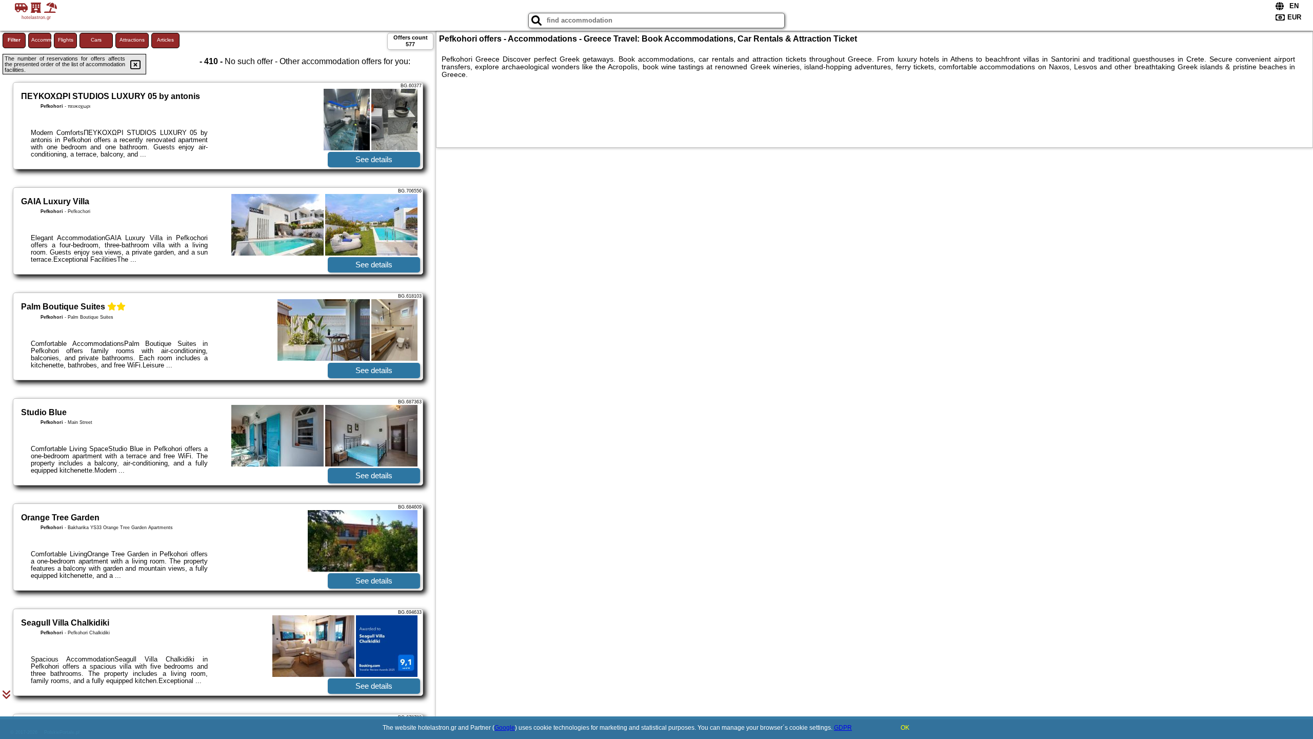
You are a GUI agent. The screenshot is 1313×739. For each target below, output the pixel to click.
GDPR (843, 727)
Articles (165, 40)
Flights (65, 40)
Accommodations (41, 40)
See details (373, 159)
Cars (96, 40)
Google (504, 727)
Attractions (132, 40)
